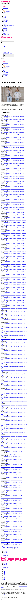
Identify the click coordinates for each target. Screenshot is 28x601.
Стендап (5, 13)
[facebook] (4, 573)
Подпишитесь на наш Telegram (10, 547)
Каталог (5, 29)
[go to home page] (5, 1)
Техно (4, 24)
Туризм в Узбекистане (8, 25)
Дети (4, 16)
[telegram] (4, 571)
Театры (5, 9)
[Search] (8, 3)
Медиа (5, 28)
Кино (6, 6)
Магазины (5, 19)
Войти (5, 3)
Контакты (5, 552)
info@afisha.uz (4, 594)
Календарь (6, 34)
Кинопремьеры (7, 31)
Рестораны (7, 11)
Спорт (5, 30)
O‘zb (2, 3)
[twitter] (4, 577)
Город (4, 17)
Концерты (5, 8)
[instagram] (4, 575)
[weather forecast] (15, 48)
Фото (4, 22)
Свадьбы (5, 21)
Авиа (4, 33)
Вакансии (5, 555)
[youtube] (4, 579)
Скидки (2, 548)
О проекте (5, 553)
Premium (5, 20)
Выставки (5, 12)
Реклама (5, 551)
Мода (4, 26)
